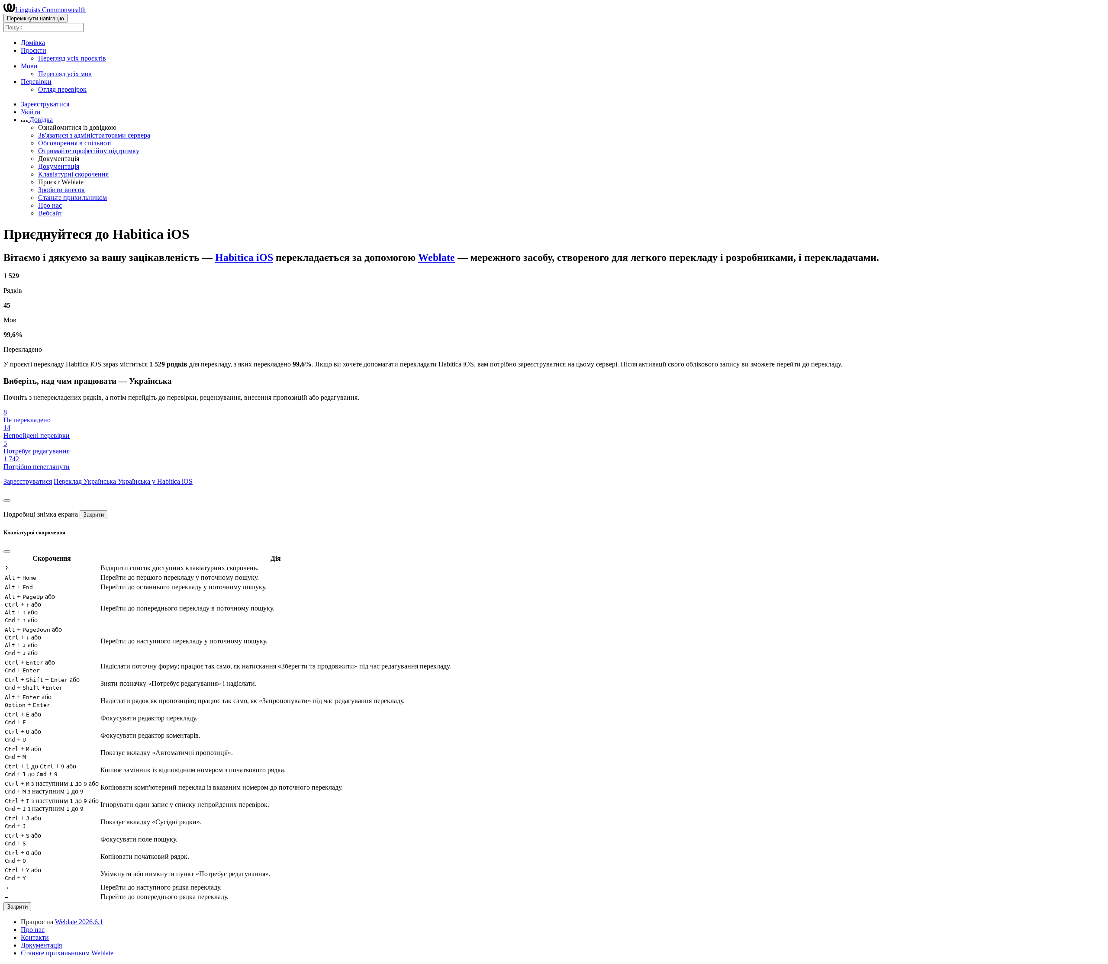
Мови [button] (29, 66)
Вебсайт (50, 213)
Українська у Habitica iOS (155, 481)
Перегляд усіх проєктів (72, 58)
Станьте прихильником (72, 197)
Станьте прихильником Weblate (67, 953)
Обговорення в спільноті (75, 143)
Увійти (31, 112)
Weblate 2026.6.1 (79, 921)
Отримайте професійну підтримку (88, 150)
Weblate (436, 257)
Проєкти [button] (33, 50)
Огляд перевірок (62, 89)
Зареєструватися (45, 104)
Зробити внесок (61, 189)
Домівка (33, 42)
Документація (58, 166)
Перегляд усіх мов (65, 73)
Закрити (93, 514)
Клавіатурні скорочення (73, 174)
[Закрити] (6, 500)
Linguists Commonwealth (50, 9)
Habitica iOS (244, 257)
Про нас (50, 205)
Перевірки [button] (36, 81)
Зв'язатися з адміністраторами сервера (94, 135)
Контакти (35, 937)
